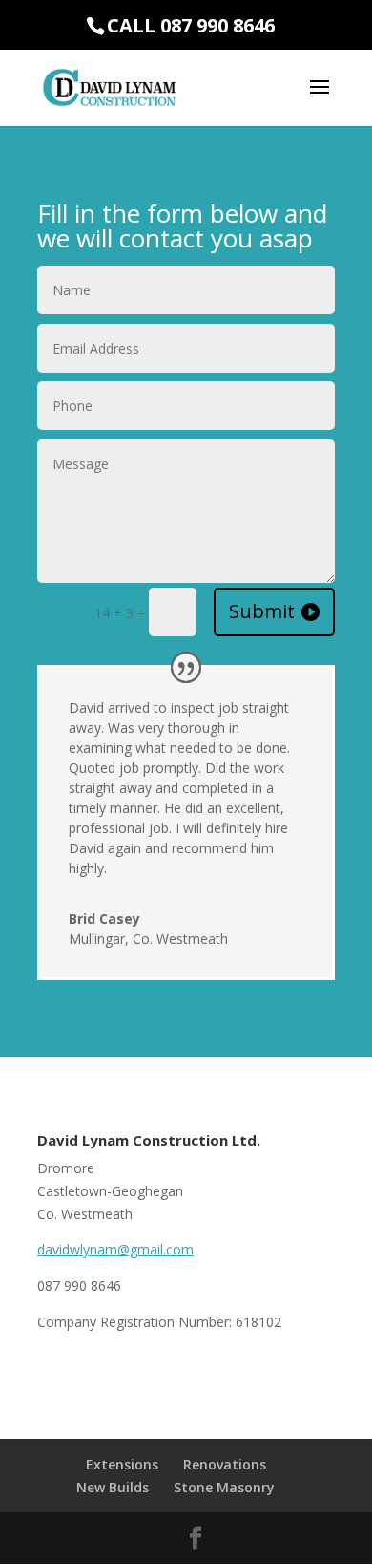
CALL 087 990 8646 (191, 25)
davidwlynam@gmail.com (115, 1249)
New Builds (112, 1487)
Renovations (224, 1464)
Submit (262, 611)
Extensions (122, 1464)
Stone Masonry (224, 1487)
